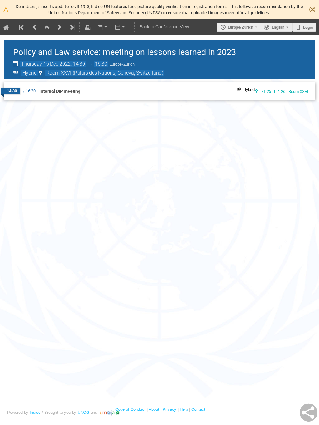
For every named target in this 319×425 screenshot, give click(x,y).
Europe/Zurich (240, 27)
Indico (35, 412)
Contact (198, 409)
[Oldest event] (22, 27)
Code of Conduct (130, 409)
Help (184, 409)
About (154, 409)
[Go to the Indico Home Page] (6, 27)
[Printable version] (87, 27)
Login (308, 27)
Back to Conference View (164, 27)
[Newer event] (59, 27)
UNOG (83, 412)
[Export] (103, 27)
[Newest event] (71, 27)
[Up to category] (47, 27)
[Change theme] (120, 27)
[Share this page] (308, 412)
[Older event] (34, 27)
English (278, 27)
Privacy (169, 409)
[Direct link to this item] (85, 91)
